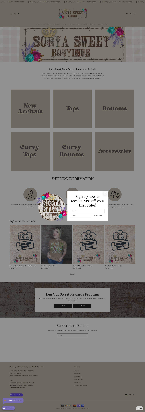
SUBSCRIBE (98, 215)
